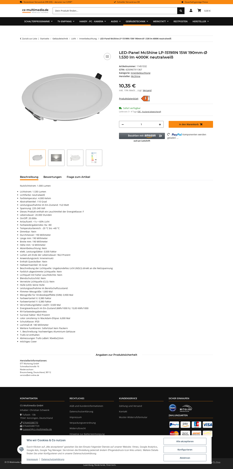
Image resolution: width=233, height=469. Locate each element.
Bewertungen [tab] (52, 176)
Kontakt (123, 411)
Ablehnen (185, 457)
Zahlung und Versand (130, 405)
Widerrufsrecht (78, 428)
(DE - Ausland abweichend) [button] (149, 111)
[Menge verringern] (122, 124)
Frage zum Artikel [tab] (78, 176)
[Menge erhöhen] (159, 124)
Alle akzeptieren (185, 441)
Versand (147, 90)
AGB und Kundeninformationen (86, 405)
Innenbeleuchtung (140, 72)
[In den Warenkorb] (22, 48)
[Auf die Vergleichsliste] (107, 56)
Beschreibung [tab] (29, 176)
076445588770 (30, 422)
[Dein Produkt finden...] (180, 10)
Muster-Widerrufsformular (133, 417)
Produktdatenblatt (128, 98)
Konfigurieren (185, 449)
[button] (191, 10)
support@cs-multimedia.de (37, 429)
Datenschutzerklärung (52, 459)
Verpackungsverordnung (83, 422)
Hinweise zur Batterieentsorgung (87, 434)
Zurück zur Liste (29, 38)
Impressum (32, 459)
